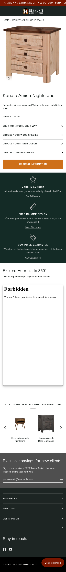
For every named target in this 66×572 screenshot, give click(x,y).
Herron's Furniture (18, 564)
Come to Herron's (53, 563)
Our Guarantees (33, 258)
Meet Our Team (33, 227)
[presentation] (5, 428)
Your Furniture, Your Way (20, 126)
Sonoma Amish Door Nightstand (46, 439)
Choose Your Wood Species (20, 135)
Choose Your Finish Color (20, 144)
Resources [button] (10, 498)
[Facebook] (4, 549)
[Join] (58, 479)
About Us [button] (9, 508)
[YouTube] (10, 549)
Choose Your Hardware (18, 152)
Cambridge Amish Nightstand (20, 439)
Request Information (33, 164)
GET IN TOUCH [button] (11, 519)
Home (6, 20)
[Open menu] (8, 11)
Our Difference (33, 196)
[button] (33, 527)
